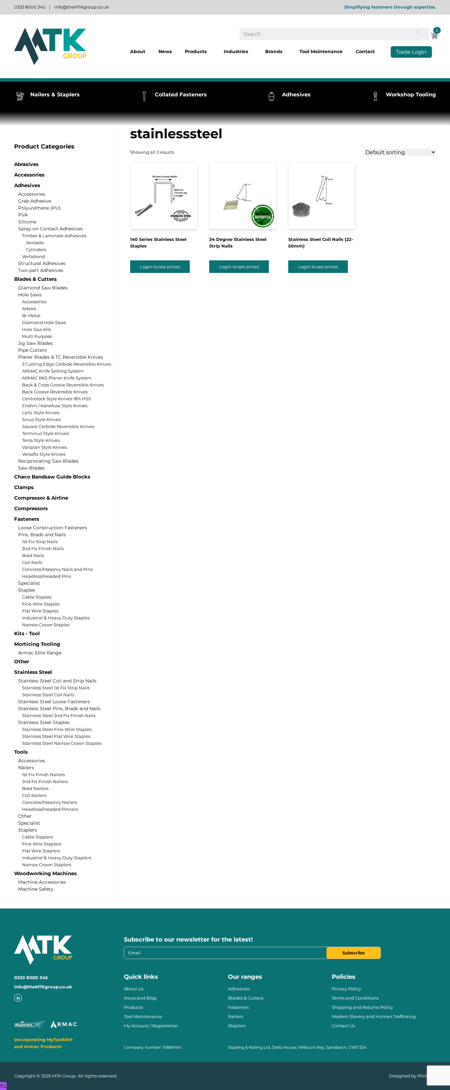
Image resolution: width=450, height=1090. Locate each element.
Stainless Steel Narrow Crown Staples (61, 743)
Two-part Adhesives (40, 270)
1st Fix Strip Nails (40, 541)
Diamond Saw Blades (43, 288)
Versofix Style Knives (43, 454)
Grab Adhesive (34, 201)
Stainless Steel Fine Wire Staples (57, 729)
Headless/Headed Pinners (50, 809)
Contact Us (343, 1025)
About (137, 51)
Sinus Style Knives (41, 419)
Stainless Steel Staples (44, 722)
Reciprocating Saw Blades (48, 461)
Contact (365, 51)
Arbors (29, 308)
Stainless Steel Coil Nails (48, 694)
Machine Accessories (42, 882)
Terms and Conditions (355, 998)
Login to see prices (160, 266)
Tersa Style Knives (41, 440)
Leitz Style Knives (40, 412)
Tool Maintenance (321, 51)
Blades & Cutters (35, 279)
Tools (21, 752)
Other (21, 661)
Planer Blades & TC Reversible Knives (60, 357)
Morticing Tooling (37, 644)
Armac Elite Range (39, 653)
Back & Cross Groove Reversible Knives (63, 384)
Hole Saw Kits (36, 329)
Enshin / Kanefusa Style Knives (54, 405)
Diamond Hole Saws (44, 322)
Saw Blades (31, 468)
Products (196, 51)
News (165, 51)
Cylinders (36, 249)
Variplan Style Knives (44, 447)
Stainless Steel (33, 672)
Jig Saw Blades (35, 343)
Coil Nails (32, 562)
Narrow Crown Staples (46, 624)
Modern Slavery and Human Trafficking (374, 1016)
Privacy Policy (346, 988)
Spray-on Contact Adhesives (50, 229)
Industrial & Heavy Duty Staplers (56, 857)
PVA (23, 215)
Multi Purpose (37, 336)
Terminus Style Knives (45, 433)
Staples (26, 590)
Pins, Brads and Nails (42, 535)
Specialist (29, 583)
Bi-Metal (31, 315)
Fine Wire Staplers (41, 843)
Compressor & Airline (41, 498)
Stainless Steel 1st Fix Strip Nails (56, 687)
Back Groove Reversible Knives (55, 391)
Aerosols (35, 242)
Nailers (26, 768)
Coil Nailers (34, 795)
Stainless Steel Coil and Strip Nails (57, 681)
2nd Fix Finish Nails (43, 548)
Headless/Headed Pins (46, 576)
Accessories (29, 175)
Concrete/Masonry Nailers (49, 802)
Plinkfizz (426, 1075)
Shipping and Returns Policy (362, 1007)
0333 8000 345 (29, 7)
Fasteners (26, 519)
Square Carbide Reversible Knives (58, 426)
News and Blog (140, 998)
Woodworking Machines (45, 873)
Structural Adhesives (42, 263)
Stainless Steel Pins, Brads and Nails (59, 708)
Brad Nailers (35, 788)
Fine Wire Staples (41, 604)
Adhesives (27, 185)
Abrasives (26, 164)
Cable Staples (36, 597)
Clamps (24, 487)
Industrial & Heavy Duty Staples (56, 617)
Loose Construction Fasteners (52, 528)
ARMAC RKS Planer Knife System (57, 377)
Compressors (31, 508)
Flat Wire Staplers (41, 850)
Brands (273, 51)
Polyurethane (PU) (39, 208)
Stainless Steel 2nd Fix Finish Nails (59, 715)
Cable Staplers (37, 837)
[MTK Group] (50, 46)
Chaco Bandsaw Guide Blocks (52, 477)
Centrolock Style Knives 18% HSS (56, 398)
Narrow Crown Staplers (46, 864)
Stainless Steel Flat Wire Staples (56, 736)
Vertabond (33, 256)
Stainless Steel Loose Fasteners (54, 702)
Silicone (27, 222)
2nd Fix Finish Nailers (45, 781)
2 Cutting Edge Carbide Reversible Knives (66, 364)
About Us (133, 988)
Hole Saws (30, 295)
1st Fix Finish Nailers (43, 774)
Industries (236, 51)
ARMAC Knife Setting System (53, 371)
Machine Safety (35, 889)
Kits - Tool (27, 633)
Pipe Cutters (32, 350)
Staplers (27, 830)
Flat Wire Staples (40, 610)
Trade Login (411, 52)
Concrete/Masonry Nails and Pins (57, 569)
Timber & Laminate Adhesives (54, 235)
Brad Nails (33, 555)
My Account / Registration (151, 1025)
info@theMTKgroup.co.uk (81, 7)
